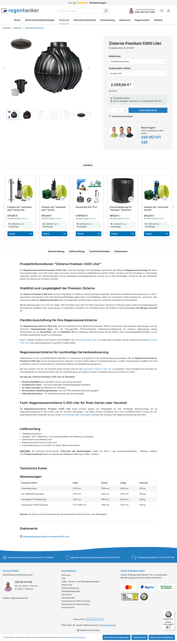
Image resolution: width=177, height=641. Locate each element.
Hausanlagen (85, 414)
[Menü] (172, 611)
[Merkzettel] (162, 11)
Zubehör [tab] (88, 165)
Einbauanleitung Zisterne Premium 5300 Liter (46, 536)
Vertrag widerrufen (94, 619)
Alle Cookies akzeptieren (161, 637)
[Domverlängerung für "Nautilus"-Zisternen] (122, 191)
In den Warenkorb (148, 110)
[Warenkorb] (173, 9)
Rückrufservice (68, 607)
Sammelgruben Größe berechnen (76, 601)
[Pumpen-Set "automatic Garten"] (157, 191)
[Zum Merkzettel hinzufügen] (28, 199)
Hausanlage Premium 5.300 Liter (97, 369)
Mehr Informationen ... (78, 637)
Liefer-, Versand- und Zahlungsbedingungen (81, 581)
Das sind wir (67, 594)
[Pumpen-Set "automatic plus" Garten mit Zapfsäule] (20, 191)
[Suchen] (105, 11)
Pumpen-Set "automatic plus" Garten (53, 208)
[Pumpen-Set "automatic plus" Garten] (54, 191)
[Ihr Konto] (168, 11)
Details (12, 234)
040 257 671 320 (145, 12)
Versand (24, 219)
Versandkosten (109, 625)
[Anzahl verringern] (111, 110)
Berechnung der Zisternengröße (75, 604)
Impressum (66, 575)
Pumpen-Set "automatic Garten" (156, 208)
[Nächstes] (89, 68)
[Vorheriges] (4, 68)
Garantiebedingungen (71, 591)
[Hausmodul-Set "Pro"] (88, 191)
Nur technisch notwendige (116, 637)
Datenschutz (67, 585)
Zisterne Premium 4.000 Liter (88, 340)
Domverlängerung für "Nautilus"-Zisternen (121, 208)
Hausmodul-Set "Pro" (87, 207)
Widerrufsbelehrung (70, 588)
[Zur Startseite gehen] (20, 10)
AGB (63, 578)
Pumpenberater (68, 598)
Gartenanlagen (68, 414)
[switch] (168, 627)
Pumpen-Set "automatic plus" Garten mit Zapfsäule (19, 208)
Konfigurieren (139, 637)
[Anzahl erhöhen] (125, 110)
